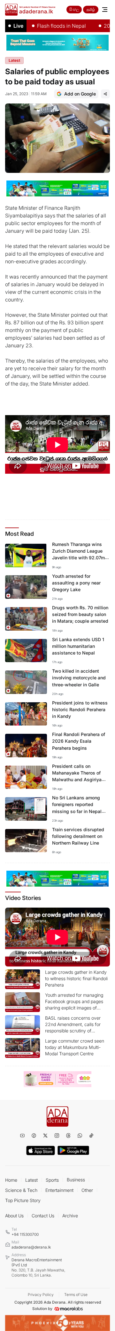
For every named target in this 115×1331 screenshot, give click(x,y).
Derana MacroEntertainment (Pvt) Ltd (38, 1267)
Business (76, 1179)
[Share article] (105, 93)
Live (18, 26)
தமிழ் (91, 9)
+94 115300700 (25, 1234)
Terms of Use (76, 1294)
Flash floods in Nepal (52, 26)
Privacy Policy (41, 1294)
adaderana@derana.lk (31, 1247)
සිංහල (74, 9)
